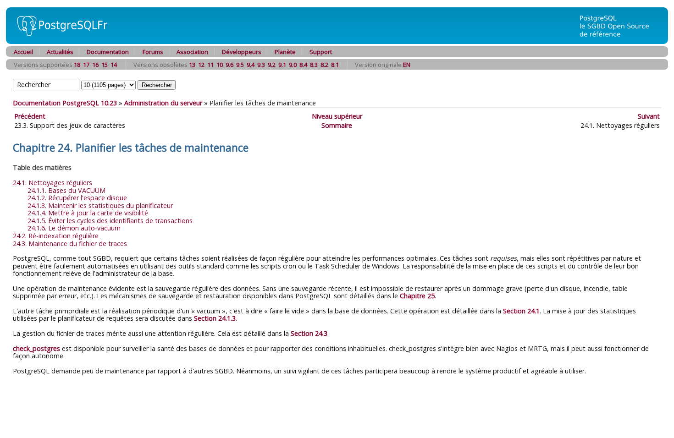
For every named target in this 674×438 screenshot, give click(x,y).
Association (192, 52)
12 (201, 64)
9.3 (261, 64)
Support (320, 52)
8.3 (314, 64)
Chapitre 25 (417, 295)
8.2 (324, 64)
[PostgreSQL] (58, 41)
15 (104, 64)
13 (192, 64)
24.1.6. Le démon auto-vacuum (74, 228)
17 (86, 64)
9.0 (293, 64)
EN (406, 64)
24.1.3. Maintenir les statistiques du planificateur (100, 205)
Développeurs (241, 52)
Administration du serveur (163, 103)
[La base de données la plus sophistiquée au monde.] (620, 41)
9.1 (282, 64)
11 (210, 64)
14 (113, 64)
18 (77, 64)
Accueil (23, 52)
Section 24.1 (521, 311)
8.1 (335, 64)
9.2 (272, 64)
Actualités (60, 52)
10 (219, 64)
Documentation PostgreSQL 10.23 (65, 103)
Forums (153, 52)
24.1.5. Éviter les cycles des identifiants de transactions (110, 220)
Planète (285, 52)
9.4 (250, 64)
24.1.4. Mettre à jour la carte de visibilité (88, 212)
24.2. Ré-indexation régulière (56, 235)
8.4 (303, 64)
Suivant (649, 116)
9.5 (240, 64)
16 (95, 64)
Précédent (29, 116)
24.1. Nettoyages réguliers (52, 182)
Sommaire (336, 125)
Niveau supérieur (337, 116)
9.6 (229, 64)
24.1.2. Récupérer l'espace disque (77, 197)
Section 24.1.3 (215, 318)
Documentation (108, 52)
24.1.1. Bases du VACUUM (66, 190)
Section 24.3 (309, 333)
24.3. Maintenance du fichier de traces (70, 243)
